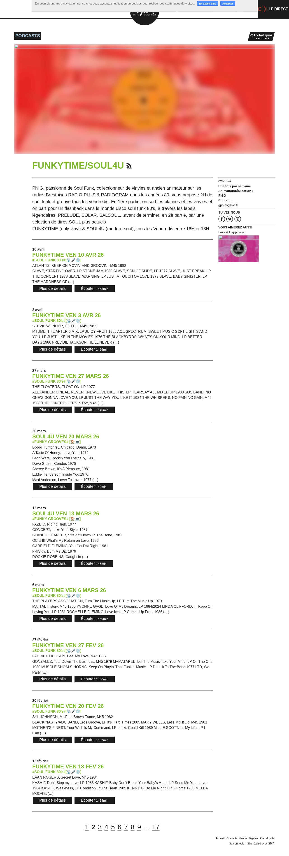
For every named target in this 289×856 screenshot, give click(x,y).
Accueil (220, 838)
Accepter (227, 3)
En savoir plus (207, 3)
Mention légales (248, 838)
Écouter (94, 288)
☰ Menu (11, 7)
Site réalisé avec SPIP (260, 843)
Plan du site (267, 838)
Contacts (231, 838)
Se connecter (237, 843)
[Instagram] (237, 219)
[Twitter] (229, 219)
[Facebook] (221, 219)
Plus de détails (52, 288)
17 (156, 827)
